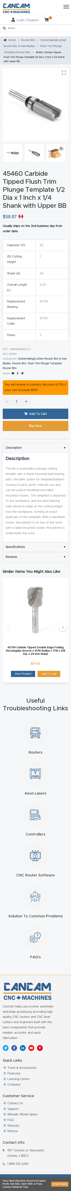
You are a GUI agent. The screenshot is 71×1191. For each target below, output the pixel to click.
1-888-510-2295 (18, 1163)
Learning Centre (18, 1079)
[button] (8, 627)
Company (14, 1084)
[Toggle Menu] (66, 6)
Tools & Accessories (21, 1067)
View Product (23, 674)
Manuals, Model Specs (22, 1114)
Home (12, 40)
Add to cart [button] (49, 674)
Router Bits (28, 40)
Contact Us (15, 1103)
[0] (45, 20)
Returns (12, 1131)
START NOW (60, 1184)
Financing (13, 1073)
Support (13, 1108)
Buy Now (35, 425)
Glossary (13, 1125)
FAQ (10, 1120)
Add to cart (38, 413)
